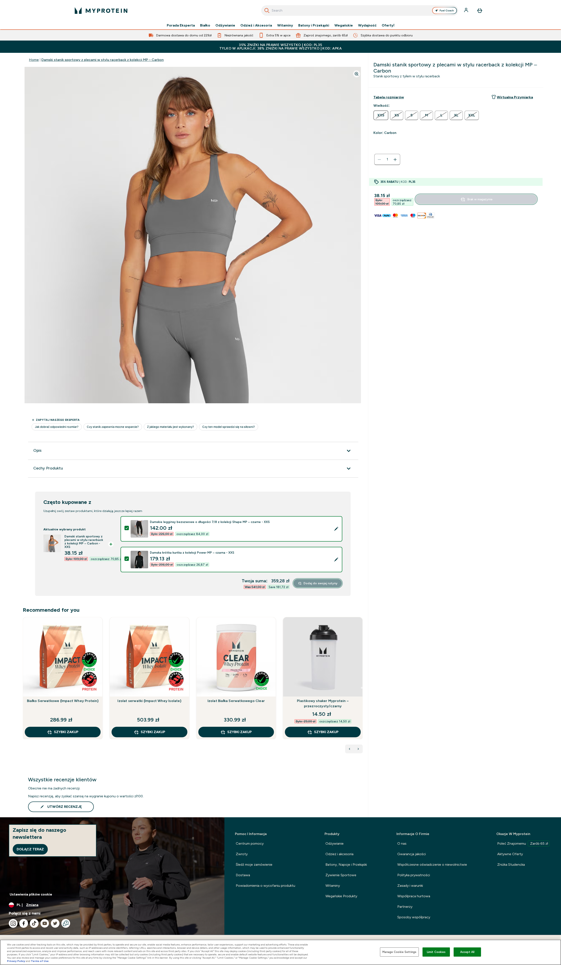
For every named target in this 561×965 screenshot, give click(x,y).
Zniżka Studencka (511, 864)
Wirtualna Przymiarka (515, 97)
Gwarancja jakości (411, 854)
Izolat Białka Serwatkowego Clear (236, 701)
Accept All (467, 952)
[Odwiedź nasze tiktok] (34, 923)
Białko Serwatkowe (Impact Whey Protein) (62, 701)
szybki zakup (66, 732)
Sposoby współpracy (413, 917)
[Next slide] (362, 688)
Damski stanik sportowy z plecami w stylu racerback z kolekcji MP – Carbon (102, 60)
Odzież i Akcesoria (256, 25)
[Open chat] (65, 923)
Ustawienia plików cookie (31, 894)
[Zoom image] (356, 73)
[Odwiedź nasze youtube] (44, 923)
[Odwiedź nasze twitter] (55, 923)
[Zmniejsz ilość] (379, 159)
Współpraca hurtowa (413, 896)
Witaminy (285, 25)
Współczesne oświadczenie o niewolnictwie (432, 864)
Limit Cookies (436, 952)
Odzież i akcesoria (339, 854)
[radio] (380, 115)
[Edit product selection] (336, 529)
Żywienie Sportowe (340, 875)
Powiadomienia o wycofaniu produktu (265, 885)
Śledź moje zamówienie (254, 864)
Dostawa (243, 875)
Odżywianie (225, 25)
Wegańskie (343, 25)
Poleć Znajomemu (522, 843)
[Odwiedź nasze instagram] (13, 923)
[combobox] (359, 10)
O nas (402, 843)
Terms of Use (40, 961)
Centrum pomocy (250, 843)
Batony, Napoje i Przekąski (346, 864)
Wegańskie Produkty (341, 896)
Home (34, 60)
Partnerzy (404, 906)
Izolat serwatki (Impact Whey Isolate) (149, 701)
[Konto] (466, 10)
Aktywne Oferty (510, 854)
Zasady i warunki (410, 885)
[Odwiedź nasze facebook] (23, 923)
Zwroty (242, 854)
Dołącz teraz (30, 849)
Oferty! (388, 25)
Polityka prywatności (413, 875)
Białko (205, 25)
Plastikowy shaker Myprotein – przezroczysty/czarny (323, 703)
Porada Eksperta (181, 25)
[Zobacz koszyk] (479, 10)
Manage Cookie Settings (399, 952)
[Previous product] (349, 749)
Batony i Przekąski (313, 25)
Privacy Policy (16, 961)
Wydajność (367, 25)
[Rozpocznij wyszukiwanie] (267, 10)
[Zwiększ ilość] (395, 159)
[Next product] (358, 749)
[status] (387, 159)
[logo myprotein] (101, 10)
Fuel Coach (447, 10)
